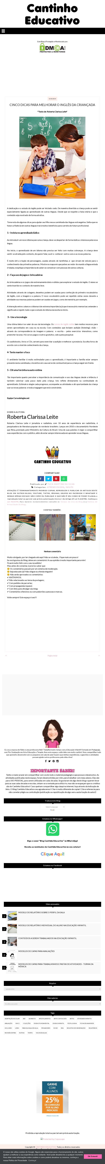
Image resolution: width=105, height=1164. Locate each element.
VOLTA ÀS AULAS (41, 1033)
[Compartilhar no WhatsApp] (64, 478)
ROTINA (21, 1033)
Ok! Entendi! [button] (93, 1156)
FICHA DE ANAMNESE (87, 1023)
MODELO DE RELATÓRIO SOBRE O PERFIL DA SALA (41, 912)
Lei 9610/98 (13, 502)
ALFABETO (32, 1018)
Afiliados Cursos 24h (52, 1115)
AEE (24, 1018)
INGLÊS (69, 487)
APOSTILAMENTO (44, 1018)
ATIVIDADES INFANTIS (84, 1018)
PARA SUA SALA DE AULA (30, 1028)
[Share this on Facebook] (41, 478)
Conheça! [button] (32, 1160)
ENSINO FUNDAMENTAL (41, 1023)
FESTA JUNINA (72, 1023)
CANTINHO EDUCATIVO (46, 1147)
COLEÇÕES (26, 1023)
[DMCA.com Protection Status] (52, 51)
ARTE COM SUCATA (60, 1018)
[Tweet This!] (48, 478)
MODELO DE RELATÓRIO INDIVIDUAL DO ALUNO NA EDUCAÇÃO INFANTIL (52, 925)
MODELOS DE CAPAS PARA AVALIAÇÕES (36, 951)
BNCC (18, 1023)
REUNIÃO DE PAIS (10, 1033)
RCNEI (56, 1028)
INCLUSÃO (8, 1028)
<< (6, 655)
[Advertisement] (52, 75)
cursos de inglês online (64, 324)
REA (62, 1028)
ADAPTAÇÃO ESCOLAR (12, 1018)
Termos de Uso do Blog (72, 502)
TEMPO (30, 1033)
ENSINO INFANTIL (58, 1023)
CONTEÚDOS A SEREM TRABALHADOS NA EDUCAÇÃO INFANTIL (47, 938)
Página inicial (52, 656)
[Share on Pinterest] (56, 478)
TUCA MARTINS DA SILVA (61, 484)
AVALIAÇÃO (8, 1023)
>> (99, 655)
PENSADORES (45, 1028)
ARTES (72, 1018)
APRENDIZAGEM (55, 487)
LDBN (17, 1028)
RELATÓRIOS (93, 1028)
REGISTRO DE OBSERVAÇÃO (76, 1028)
